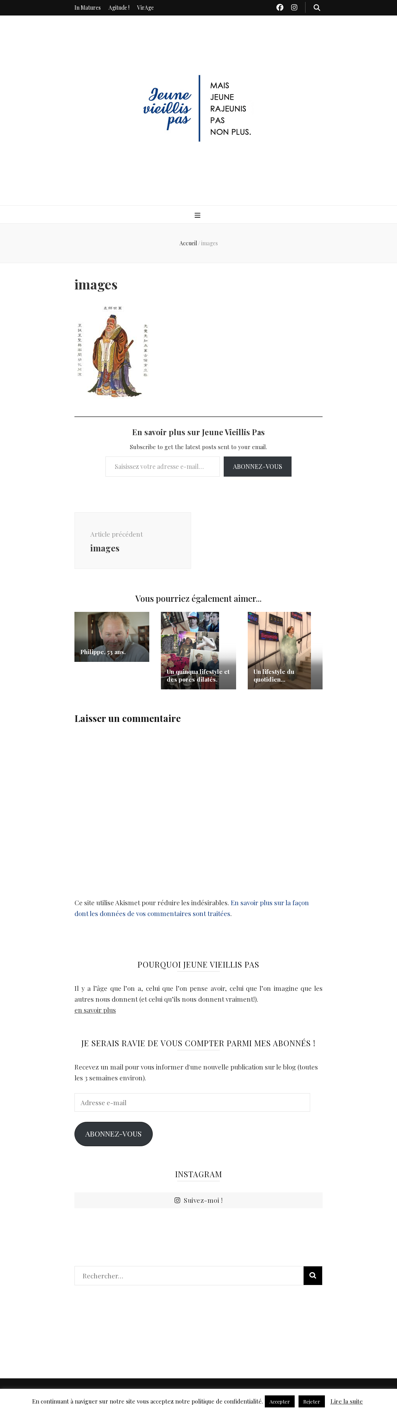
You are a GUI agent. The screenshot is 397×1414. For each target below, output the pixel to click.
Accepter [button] (279, 1401)
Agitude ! (119, 7)
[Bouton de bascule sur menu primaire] (198, 215)
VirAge (145, 7)
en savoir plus (95, 1010)
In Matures (87, 7)
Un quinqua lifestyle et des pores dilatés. (198, 675)
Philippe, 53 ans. (103, 652)
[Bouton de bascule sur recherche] (317, 7)
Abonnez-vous (257, 466)
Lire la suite (346, 1401)
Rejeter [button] (311, 1401)
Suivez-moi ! (203, 1200)
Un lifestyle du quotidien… (274, 675)
